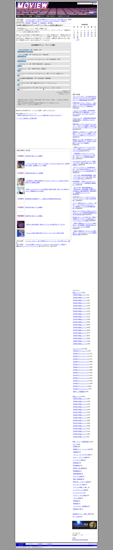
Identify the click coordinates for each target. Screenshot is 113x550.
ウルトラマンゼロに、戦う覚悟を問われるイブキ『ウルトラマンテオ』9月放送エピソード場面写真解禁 (84, 98)
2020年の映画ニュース (80, 311)
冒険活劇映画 (77, 473)
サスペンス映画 (77, 476)
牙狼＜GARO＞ (51, 16)
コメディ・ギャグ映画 (79, 495)
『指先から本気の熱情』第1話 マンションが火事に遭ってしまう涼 (45, 224)
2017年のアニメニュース (80, 375)
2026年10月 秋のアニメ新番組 (34, 173)
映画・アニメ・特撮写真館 (81, 441)
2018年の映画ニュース (80, 316)
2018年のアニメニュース (24, 246)
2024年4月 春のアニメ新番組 (33, 156)
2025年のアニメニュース (80, 353)
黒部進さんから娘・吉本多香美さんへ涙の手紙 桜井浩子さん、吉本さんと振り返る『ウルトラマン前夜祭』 (84, 141)
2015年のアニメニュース (80, 380)
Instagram (43, 23)
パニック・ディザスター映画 (81, 454)
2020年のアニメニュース (80, 367)
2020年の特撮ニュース (80, 415)
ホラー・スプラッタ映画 (80, 457)
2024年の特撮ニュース (80, 404)
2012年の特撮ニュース (80, 436)
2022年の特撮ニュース (80, 409)
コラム (75, 444)
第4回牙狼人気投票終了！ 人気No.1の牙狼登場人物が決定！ (43, 198)
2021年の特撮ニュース (80, 412)
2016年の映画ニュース (80, 322)
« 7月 (77, 40)
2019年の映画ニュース (80, 314)
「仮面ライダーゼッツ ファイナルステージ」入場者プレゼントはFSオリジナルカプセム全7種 (84, 149)
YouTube (50, 23)
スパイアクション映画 (79, 490)
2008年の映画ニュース (80, 343)
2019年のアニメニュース (80, 370)
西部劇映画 (76, 471)
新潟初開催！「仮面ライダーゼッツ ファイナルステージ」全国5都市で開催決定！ (84, 183)
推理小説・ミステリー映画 (81, 482)
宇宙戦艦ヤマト (39, 16)
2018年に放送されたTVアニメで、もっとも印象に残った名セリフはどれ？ (39, 115)
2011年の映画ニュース (79, 335)
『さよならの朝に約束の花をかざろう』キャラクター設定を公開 (44, 233)
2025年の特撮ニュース (80, 401)
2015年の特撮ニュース (80, 428)
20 (88, 34)
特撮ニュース (77, 396)
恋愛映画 (75, 501)
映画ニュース (77, 292)
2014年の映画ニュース (80, 327)
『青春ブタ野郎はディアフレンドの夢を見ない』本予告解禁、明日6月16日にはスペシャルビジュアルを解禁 (84, 225)
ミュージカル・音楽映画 (80, 506)
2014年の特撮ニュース (80, 431)
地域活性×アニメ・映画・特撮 (82, 514)
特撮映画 (75, 452)
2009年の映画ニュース (80, 341)
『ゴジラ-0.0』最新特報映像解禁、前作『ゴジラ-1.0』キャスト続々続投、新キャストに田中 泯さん (84, 177)
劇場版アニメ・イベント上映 (81, 449)
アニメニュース (34, 246)
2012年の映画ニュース (80, 333)
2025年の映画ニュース (80, 297)
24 (77, 36)
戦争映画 (75, 463)
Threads (34, 23)
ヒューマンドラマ (78, 492)
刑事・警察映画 (77, 479)
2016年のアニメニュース (80, 378)
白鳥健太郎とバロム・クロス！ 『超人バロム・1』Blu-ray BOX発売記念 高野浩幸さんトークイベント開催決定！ (84, 104)
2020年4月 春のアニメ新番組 (33, 216)
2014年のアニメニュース (80, 383)
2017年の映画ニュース (80, 319)
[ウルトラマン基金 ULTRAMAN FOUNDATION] (85, 530)
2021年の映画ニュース (80, 308)
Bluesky (28, 23)
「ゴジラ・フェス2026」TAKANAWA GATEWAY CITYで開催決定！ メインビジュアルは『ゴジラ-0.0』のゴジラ (84, 112)
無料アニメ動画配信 (79, 391)
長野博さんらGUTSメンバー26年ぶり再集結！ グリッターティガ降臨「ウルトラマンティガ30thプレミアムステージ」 (84, 133)
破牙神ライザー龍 (63, 16)
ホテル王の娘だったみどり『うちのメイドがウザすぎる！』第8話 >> (46, 21)
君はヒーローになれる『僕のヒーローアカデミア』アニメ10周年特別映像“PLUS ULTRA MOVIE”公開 (85, 212)
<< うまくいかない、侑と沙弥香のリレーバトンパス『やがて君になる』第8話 (48, 19)
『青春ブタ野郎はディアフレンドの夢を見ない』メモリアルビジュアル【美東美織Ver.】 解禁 (84, 232)
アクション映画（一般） (80, 487)
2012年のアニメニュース (80, 389)
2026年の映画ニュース (80, 295)
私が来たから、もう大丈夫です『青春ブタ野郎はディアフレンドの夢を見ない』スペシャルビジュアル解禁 (84, 219)
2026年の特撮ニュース (80, 398)
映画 (18, 16)
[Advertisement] (29, 131)
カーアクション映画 (79, 484)
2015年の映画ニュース (80, 324)
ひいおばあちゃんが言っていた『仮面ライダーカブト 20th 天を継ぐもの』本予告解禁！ (84, 163)
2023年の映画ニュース (80, 303)
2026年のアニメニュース (80, 351)
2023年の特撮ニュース (80, 407)
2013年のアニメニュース (80, 386)
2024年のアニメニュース (80, 356)
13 (88, 32)
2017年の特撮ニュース (80, 423)
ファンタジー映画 (78, 460)
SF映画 (75, 446)
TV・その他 (76, 516)
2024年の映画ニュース (80, 300)
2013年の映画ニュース (80, 330)
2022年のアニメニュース (80, 361)
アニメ (25, 16)
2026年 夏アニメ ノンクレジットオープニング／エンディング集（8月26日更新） (84, 198)
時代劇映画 (76, 465)
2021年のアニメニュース (80, 364)
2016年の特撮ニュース (80, 426)
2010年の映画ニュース (80, 338)
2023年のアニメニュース (80, 359)
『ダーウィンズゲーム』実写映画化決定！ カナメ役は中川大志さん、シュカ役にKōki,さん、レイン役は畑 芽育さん (84, 169)
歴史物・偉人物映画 (79, 468)
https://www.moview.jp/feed (80, 539)
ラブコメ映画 (77, 498)
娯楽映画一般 (77, 509)
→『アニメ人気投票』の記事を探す (26, 118)
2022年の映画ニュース (80, 305)
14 (91, 32)
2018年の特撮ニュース (80, 420)
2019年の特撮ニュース (80, 417)
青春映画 (75, 503)
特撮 (30, 16)
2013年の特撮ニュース (80, 434)
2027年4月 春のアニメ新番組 (33, 207)
